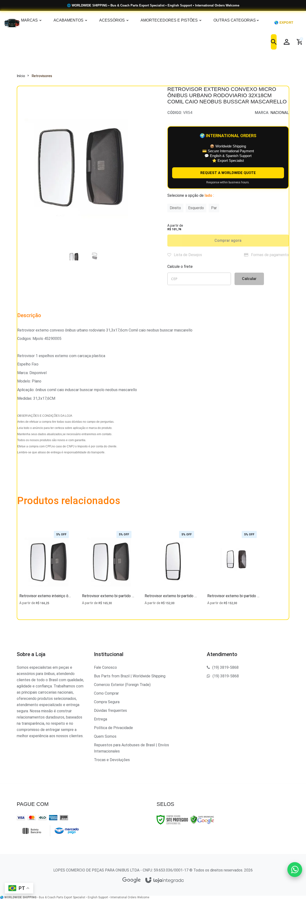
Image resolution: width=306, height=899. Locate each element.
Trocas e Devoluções (112, 760)
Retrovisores (42, 76)
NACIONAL (279, 112)
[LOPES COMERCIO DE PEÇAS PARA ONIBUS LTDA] (6, 22)
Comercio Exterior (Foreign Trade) (122, 684)
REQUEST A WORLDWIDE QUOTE (228, 173)
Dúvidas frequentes (110, 710)
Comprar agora (227, 240)
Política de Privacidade (113, 727)
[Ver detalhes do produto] (46, 599)
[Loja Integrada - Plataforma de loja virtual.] (164, 880)
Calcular (249, 278)
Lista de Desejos (187, 255)
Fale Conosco (105, 667)
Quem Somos (105, 736)
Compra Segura (107, 702)
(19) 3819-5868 (225, 667)
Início (21, 76)
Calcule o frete (180, 266)
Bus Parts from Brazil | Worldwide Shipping (129, 676)
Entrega (100, 719)
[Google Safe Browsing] (202, 819)
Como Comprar (106, 693)
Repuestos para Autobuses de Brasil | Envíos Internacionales (131, 748)
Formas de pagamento (269, 255)
